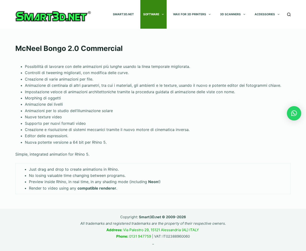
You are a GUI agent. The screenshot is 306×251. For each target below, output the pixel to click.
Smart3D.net (123, 14)
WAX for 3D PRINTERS (189, 14)
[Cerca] (289, 14)
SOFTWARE (151, 14)
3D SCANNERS (230, 14)
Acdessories (265, 14)
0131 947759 (133, 236)
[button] (294, 113)
